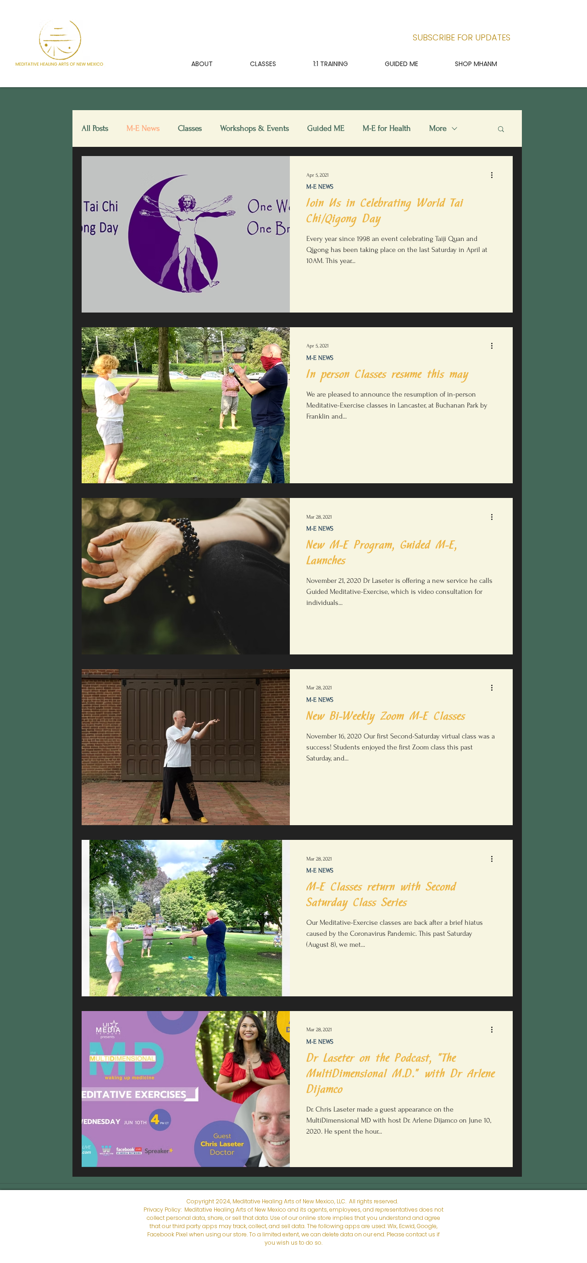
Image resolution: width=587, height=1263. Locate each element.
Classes (190, 128)
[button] (262, 63)
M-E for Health (387, 128)
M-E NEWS (319, 186)
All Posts (95, 128)
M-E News (143, 128)
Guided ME (325, 128)
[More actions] (494, 174)
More (438, 128)
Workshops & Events (254, 128)
